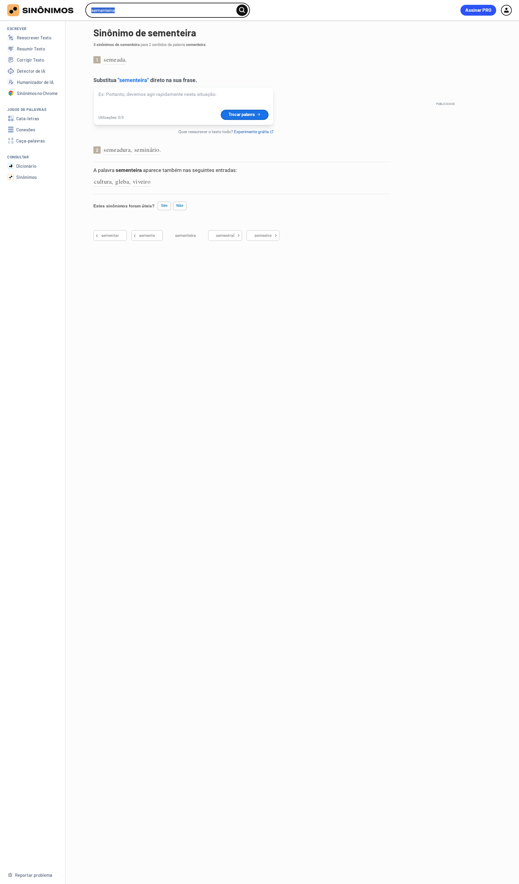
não (179, 205)
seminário (146, 149)
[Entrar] (506, 10)
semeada (114, 59)
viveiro (141, 181)
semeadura (117, 149)
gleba (122, 181)
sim (164, 205)
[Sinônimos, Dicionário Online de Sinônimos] (44, 10)
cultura (103, 181)
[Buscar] (242, 10)
